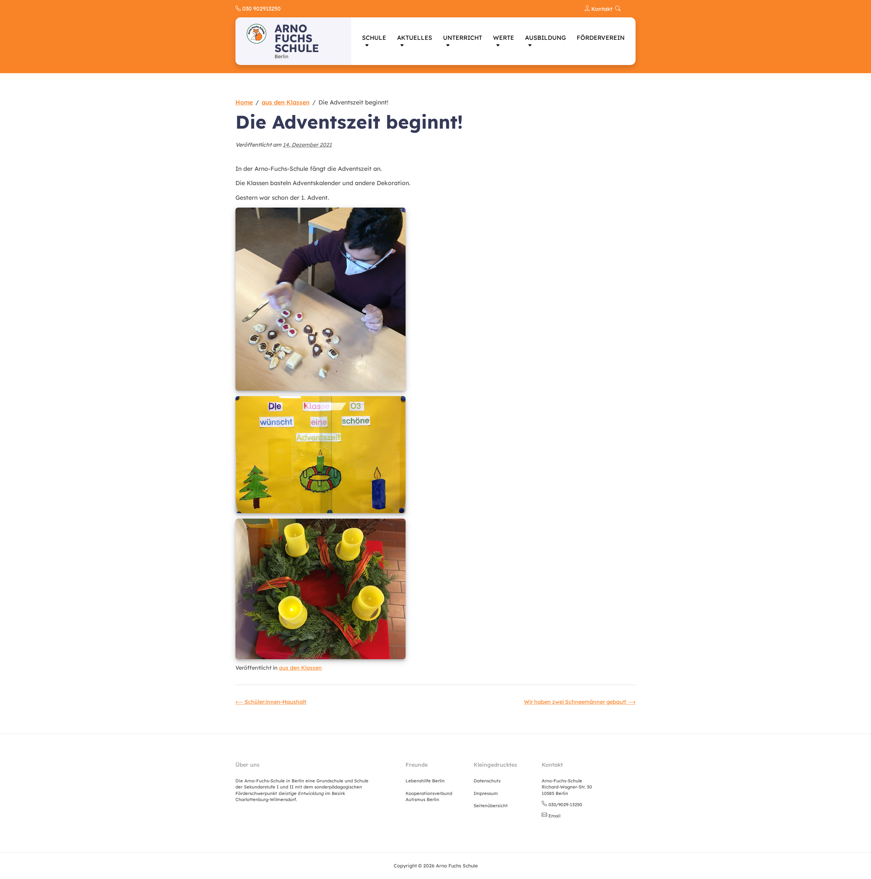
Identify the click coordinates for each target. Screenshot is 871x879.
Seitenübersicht (491, 805)
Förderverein (601, 37)
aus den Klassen (300, 667)
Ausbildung (545, 37)
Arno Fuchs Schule (297, 38)
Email (554, 815)
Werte (503, 37)
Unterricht (462, 37)
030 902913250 (261, 8)
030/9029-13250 (565, 804)
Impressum (486, 793)
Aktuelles (414, 37)
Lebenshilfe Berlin (425, 780)
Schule (374, 37)
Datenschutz (487, 780)
